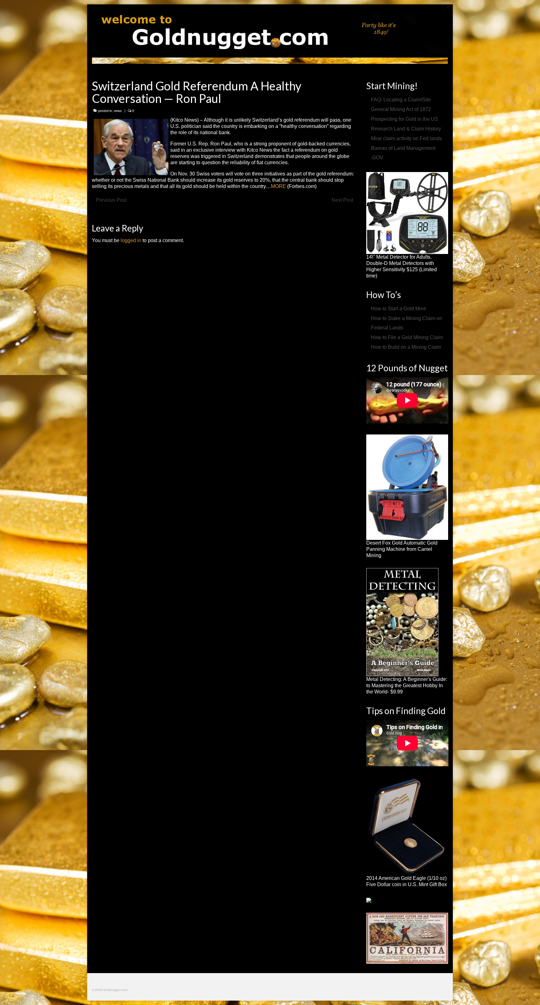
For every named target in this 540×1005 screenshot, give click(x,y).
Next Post (342, 200)
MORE (278, 186)
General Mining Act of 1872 (401, 109)
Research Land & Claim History (406, 128)
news (118, 111)
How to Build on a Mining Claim (406, 347)
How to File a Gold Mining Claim (407, 337)
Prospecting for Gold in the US (404, 119)
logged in (131, 240)
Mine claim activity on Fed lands (406, 138)
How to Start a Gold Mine (398, 308)
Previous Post (111, 200)
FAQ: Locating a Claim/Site (401, 99)
